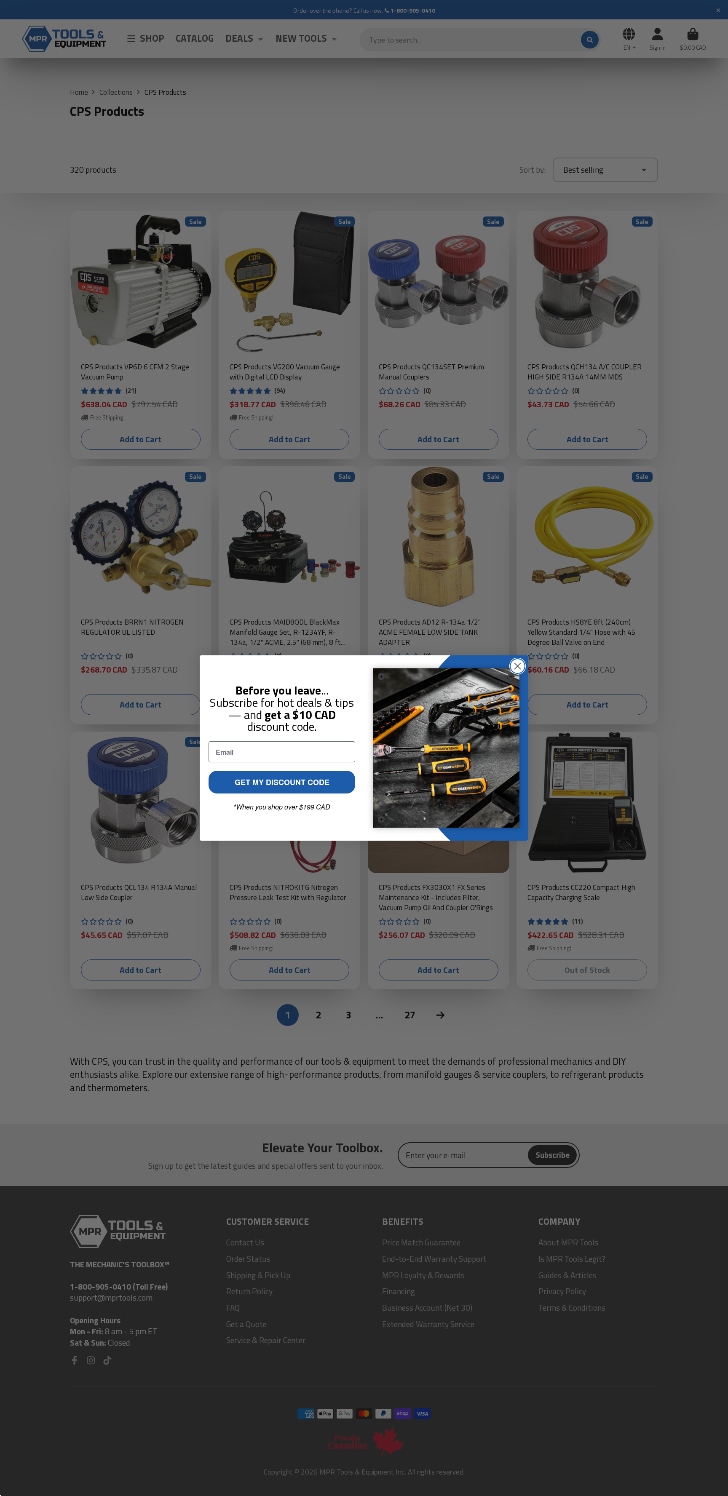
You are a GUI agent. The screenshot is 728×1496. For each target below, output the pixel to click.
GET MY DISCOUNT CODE (282, 782)
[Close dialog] (517, 666)
